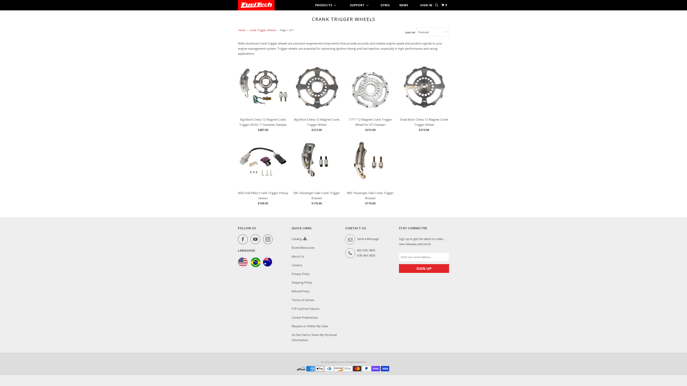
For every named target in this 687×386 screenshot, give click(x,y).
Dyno (385, 5)
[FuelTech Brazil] (255, 266)
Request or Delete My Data (310, 326)
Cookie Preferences (305, 318)
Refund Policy (301, 291)
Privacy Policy (301, 274)
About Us (298, 256)
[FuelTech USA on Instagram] (269, 239)
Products (324, 5)
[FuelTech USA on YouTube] (256, 239)
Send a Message (367, 239)
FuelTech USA (336, 362)
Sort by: (410, 32)
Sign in (426, 5)
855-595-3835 (366, 250)
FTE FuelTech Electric (306, 309)
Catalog (297, 239)
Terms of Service (303, 300)
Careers (297, 265)
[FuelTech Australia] (267, 266)
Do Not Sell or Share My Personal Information (314, 337)
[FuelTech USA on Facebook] (244, 239)
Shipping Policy (302, 282)
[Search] (436, 5)
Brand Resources (303, 248)
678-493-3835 (366, 256)
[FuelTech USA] (256, 5)
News (403, 5)
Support (358, 5)
